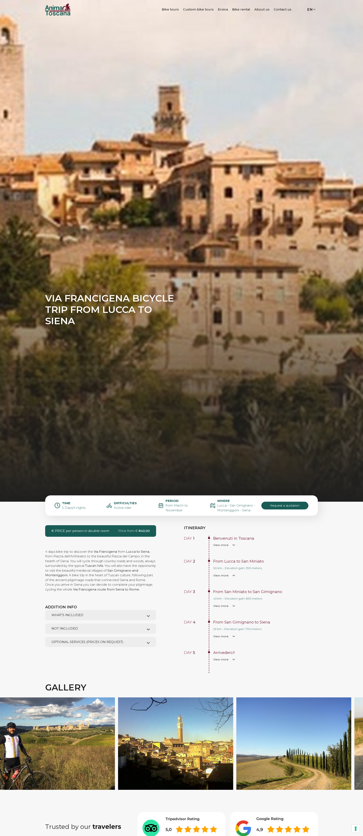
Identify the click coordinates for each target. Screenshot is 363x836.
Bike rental (241, 9)
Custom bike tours (198, 9)
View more (221, 545)
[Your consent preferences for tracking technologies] (356, 829)
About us (262, 9)
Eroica (223, 9)
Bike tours (170, 9)
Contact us (282, 9)
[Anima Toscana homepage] (57, 9)
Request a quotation (285, 505)
